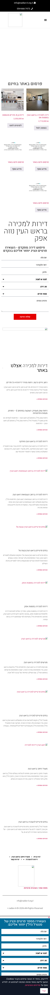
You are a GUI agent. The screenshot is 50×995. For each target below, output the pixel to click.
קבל (44, 990)
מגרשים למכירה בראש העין (35, 662)
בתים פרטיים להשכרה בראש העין (33, 821)
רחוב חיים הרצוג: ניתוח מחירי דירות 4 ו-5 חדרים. (26, 382)
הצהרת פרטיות (30, 888)
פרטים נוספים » (41, 399)
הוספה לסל (41, 128)
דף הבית (37, 857)
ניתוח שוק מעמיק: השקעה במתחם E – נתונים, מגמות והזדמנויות (27, 412)
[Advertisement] (25, 54)
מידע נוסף (42, 169)
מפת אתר (43, 888)
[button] (45, 20)
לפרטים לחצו (15, 125)
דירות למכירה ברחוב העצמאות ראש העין (30, 494)
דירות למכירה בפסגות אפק (35, 606)
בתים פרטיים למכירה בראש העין (33, 715)
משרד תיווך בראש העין (37, 768)
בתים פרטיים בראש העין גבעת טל (33, 550)
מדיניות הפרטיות (32, 985)
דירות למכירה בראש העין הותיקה (33, 441)
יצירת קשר (15, 859)
